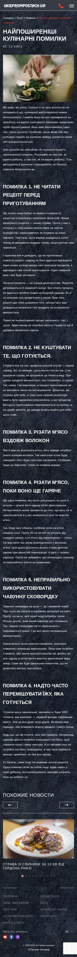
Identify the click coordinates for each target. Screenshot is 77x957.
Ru (72, 931)
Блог (44, 902)
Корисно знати (53, 909)
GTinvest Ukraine (38, 949)
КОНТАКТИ (48, 916)
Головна (10, 896)
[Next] (66, 805)
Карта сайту (13, 922)
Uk (67, 931)
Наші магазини (16, 902)
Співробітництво (18, 916)
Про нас (10, 909)
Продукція (49, 896)
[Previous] (10, 805)
